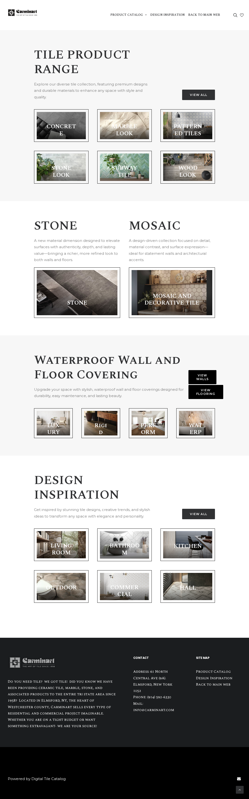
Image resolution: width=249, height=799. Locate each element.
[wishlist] (242, 15)
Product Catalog (213, 671)
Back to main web (213, 684)
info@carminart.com (153, 710)
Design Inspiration (214, 678)
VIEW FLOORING (205, 392)
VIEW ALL (198, 95)
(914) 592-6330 (159, 697)
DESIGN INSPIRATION (167, 15)
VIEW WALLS (202, 377)
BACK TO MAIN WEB (204, 15)
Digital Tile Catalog (48, 778)
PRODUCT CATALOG (126, 15)
